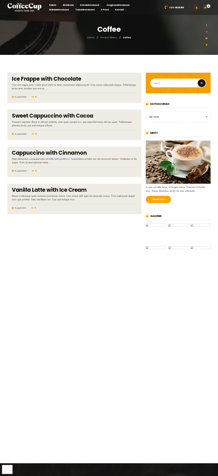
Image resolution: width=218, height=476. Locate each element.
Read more (158, 199)
